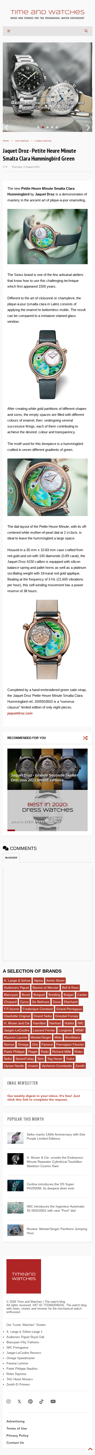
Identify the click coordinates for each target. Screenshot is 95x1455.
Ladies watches (43, 140)
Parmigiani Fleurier (70, 1044)
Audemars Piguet (16, 987)
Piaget (32, 1051)
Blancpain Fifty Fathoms (22, 1342)
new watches (22, 140)
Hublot (69, 1023)
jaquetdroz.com (20, 713)
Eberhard (70, 1002)
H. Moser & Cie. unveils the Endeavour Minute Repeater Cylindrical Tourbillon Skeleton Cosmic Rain (55, 1162)
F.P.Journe (11, 1009)
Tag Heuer (54, 1059)
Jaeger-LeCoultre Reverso (23, 1353)
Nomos (9, 1044)
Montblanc (72, 1037)
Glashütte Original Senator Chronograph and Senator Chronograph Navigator (47, 105)
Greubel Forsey (66, 1016)
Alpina (38, 980)
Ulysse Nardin (14, 1066)
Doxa (56, 1002)
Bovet (26, 995)
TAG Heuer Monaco (19, 1379)
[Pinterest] (30, 1401)
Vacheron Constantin (57, 1066)
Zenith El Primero (18, 1384)
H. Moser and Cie (17, 1023)
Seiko (8, 1059)
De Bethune (40, 1002)
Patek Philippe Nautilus (22, 1368)
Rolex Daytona (16, 1374)
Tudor (70, 1059)
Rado (45, 1051)
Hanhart (55, 1023)
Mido (58, 1037)
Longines (65, 1030)
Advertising (15, 1421)
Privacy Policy (17, 1435)
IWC (80, 1023)
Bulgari (69, 995)
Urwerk (33, 1066)
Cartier (82, 995)
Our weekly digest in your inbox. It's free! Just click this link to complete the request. (43, 1097)
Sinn (40, 1059)
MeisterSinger (41, 1037)
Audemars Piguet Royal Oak (25, 1337)
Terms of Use (16, 1428)
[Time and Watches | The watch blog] (47, 17)
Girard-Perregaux (69, 1009)
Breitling (54, 995)
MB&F (79, 1030)
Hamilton (39, 1023)
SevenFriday (24, 1059)
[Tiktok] (41, 1401)
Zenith (80, 1066)
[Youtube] (53, 1401)
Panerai (47, 1044)
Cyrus (24, 1002)
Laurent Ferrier (44, 1030)
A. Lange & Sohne (17, 980)
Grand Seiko (43, 1016)
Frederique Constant (38, 1009)
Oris (35, 1044)
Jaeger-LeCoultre (17, 1030)
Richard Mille (61, 1051)
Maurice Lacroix (15, 1037)
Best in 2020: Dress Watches (36, 821)
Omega (23, 1044)
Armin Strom (55, 980)
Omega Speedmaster (20, 1358)
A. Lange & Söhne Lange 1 (24, 1331)
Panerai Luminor (17, 1363)
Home (6, 140)
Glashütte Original (17, 1016)
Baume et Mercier (46, 987)
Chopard (10, 1002)
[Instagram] (8, 1401)
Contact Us (15, 1442)
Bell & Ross (70, 987)
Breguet (39, 995)
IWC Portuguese (17, 1347)
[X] (19, 1401)
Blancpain (11, 995)
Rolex (78, 1051)
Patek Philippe (14, 1051)
